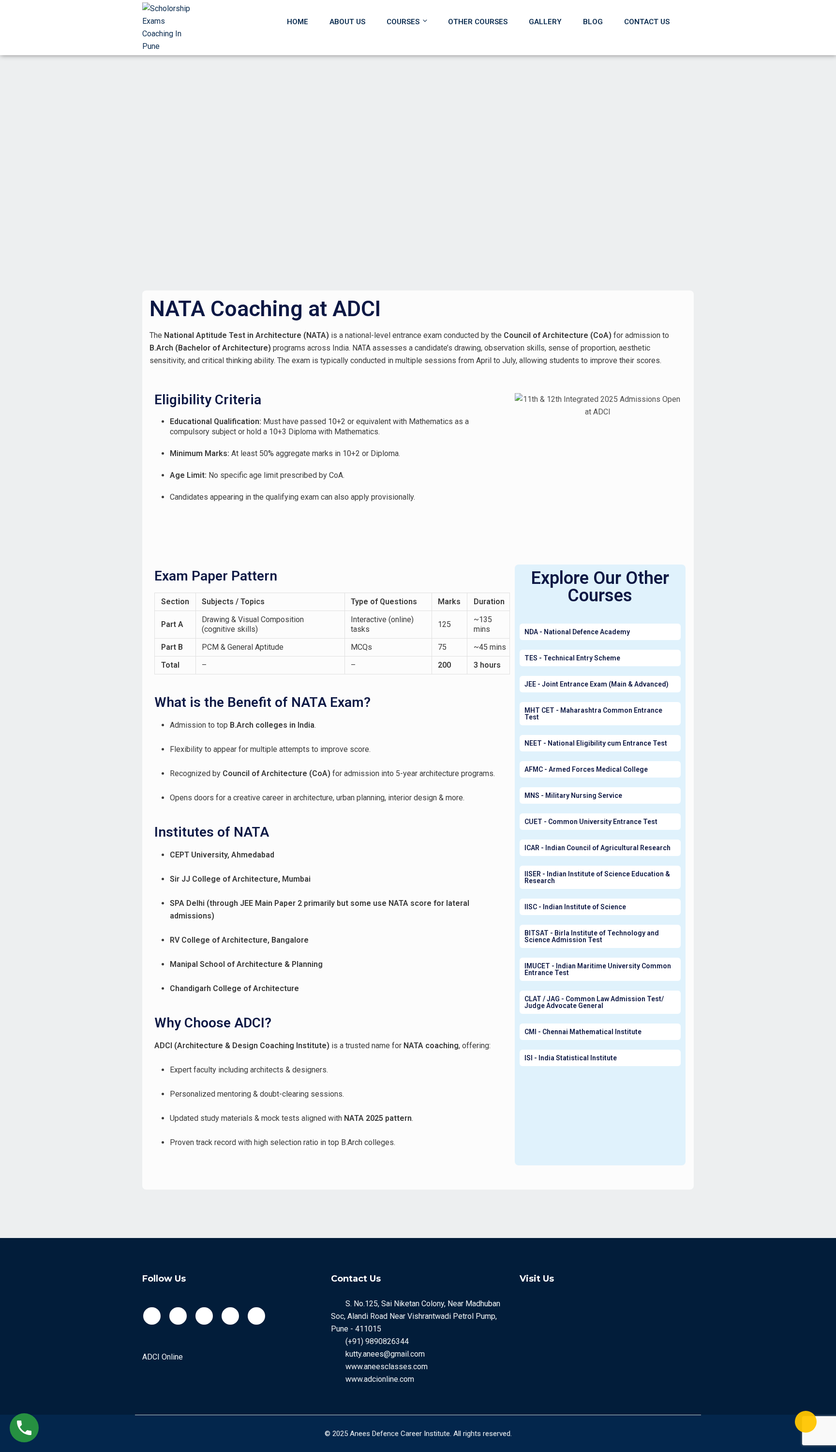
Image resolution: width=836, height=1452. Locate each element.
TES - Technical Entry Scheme (572, 658)
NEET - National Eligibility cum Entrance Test (595, 743)
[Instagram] (230, 1316)
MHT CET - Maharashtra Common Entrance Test (593, 713)
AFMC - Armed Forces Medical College (586, 769)
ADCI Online (162, 1356)
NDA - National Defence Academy (577, 632)
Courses (403, 21)
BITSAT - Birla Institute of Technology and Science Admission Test (591, 936)
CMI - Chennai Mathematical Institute (583, 1032)
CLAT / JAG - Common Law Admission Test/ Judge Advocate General (594, 1002)
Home (297, 21)
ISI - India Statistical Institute (570, 1058)
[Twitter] (178, 1316)
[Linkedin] (256, 1316)
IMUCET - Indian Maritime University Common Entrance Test (597, 969)
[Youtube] (204, 1316)
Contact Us (647, 21)
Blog (593, 21)
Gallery (545, 21)
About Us (347, 21)
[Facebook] (152, 1316)
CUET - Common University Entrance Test (590, 821)
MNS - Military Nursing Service (573, 795)
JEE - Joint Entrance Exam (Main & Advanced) (596, 684)
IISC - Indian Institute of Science (575, 907)
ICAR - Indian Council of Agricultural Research (597, 848)
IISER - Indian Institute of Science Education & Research (597, 877)
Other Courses (478, 21)
